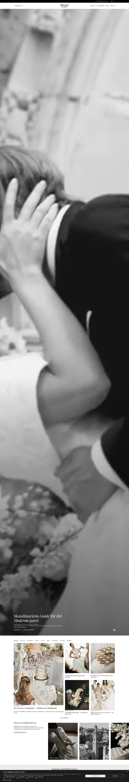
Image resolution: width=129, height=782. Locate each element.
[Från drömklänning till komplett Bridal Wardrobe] (77, 660)
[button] (109, 762)
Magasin (112, 5)
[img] (64, 6)
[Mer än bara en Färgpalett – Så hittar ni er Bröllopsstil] (38, 679)
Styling (62, 640)
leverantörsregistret (20, 732)
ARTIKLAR (17, 630)
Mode (48, 640)
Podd (107, 5)
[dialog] (64, 776)
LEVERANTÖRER (28, 630)
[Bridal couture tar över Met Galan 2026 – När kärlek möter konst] (103, 697)
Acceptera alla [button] (95, 775)
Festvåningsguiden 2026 (102, 1)
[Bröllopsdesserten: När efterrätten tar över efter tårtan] (103, 660)
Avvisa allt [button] (115, 775)
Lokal (42, 640)
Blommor (30, 640)
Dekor (37, 640)
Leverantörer (100, 5)
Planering (55, 640)
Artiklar (92, 5)
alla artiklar (64, 717)
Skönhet (69, 640)
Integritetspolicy (60, 775)
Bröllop (23, 640)
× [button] (127, 771)
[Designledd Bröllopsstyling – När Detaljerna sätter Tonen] (77, 697)
